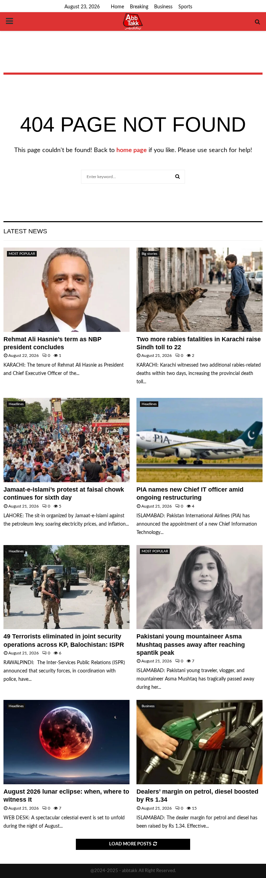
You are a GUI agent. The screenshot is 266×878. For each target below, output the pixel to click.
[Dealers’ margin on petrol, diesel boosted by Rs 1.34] (199, 742)
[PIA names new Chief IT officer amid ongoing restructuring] (199, 440)
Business (163, 7)
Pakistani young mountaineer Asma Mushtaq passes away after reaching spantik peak (190, 644)
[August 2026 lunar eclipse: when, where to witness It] (66, 742)
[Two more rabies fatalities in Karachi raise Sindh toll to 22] (199, 290)
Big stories (149, 254)
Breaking (139, 7)
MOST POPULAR (22, 254)
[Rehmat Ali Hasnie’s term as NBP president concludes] (66, 290)
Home (117, 7)
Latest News (25, 231)
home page (131, 150)
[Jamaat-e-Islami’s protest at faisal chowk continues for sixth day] (66, 440)
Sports (185, 7)
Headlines (16, 404)
